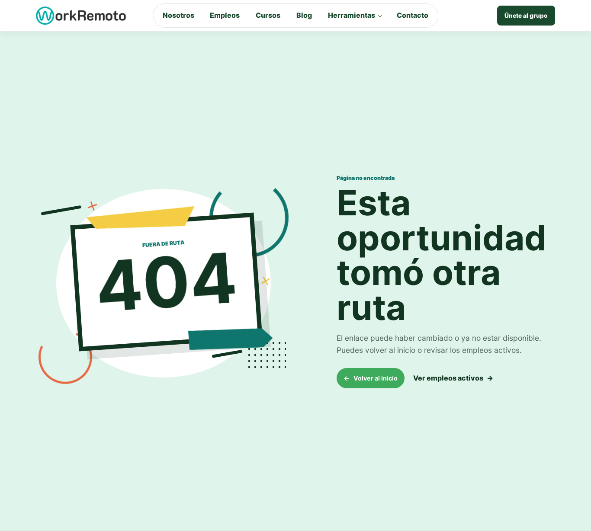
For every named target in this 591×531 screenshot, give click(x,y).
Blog (304, 15)
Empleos (225, 15)
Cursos (268, 15)
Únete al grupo (526, 15)
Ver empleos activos (453, 378)
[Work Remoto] (81, 15)
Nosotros (178, 15)
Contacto (412, 15)
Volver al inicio (371, 378)
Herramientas (351, 15)
